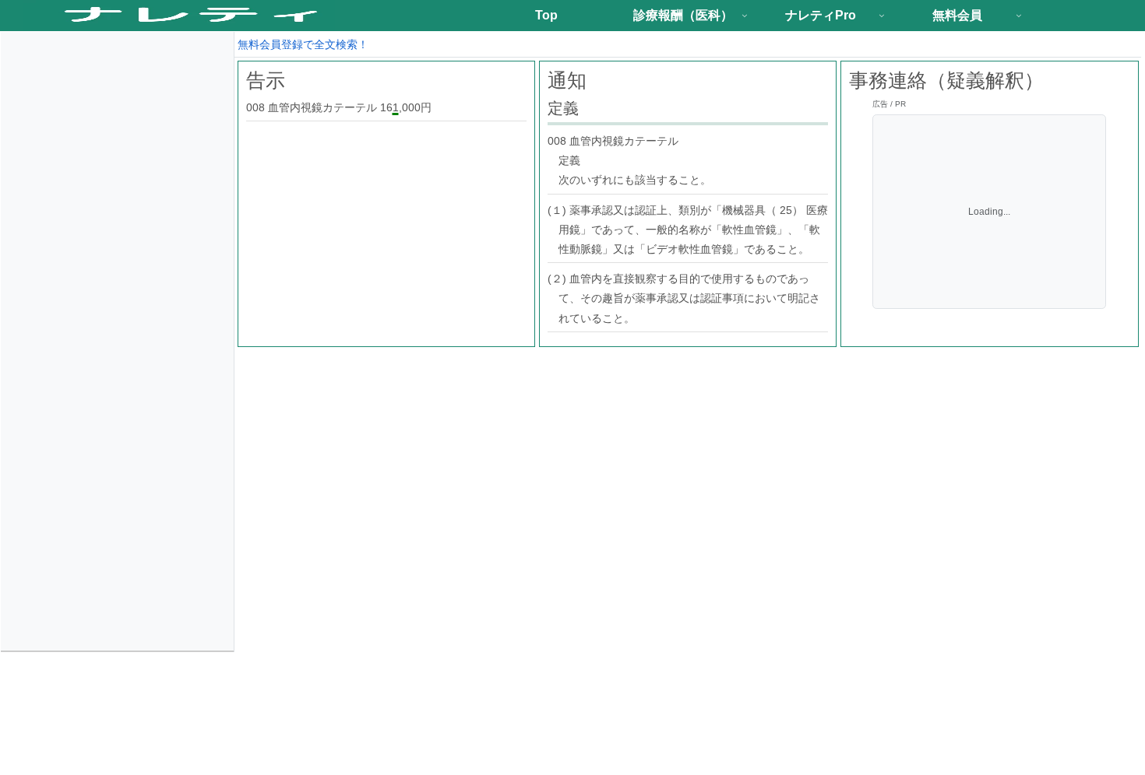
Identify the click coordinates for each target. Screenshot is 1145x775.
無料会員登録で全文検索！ (303, 44)
